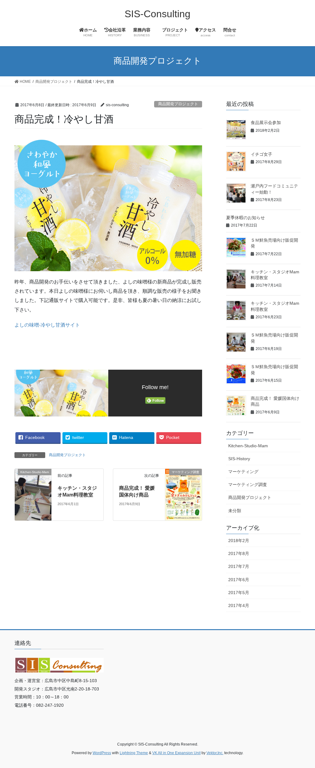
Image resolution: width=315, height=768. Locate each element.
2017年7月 (238, 566)
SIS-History (239, 458)
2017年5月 (238, 592)
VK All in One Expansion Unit (176, 753)
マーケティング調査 (247, 484)
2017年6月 (238, 579)
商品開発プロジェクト (178, 104)
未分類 (234, 510)
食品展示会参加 (266, 122)
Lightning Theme (134, 753)
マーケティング (243, 471)
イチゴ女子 (261, 154)
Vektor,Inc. (214, 753)
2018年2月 (238, 540)
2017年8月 (238, 553)
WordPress (102, 753)
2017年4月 (238, 605)
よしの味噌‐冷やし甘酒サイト (47, 325)
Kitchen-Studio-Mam (248, 445)
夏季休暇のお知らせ (245, 217)
